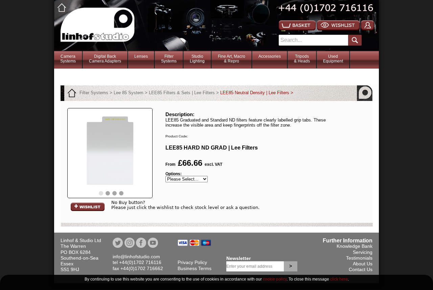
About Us (362, 263)
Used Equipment (333, 58)
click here (339, 279)
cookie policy (275, 279)
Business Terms (194, 268)
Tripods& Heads (302, 58)
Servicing (362, 252)
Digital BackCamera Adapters (105, 58)
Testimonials (359, 258)
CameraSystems (68, 58)
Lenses (141, 56)
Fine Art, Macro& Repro (231, 58)
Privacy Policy (192, 262)
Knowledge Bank (354, 246)
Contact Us (360, 269)
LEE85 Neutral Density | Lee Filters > (256, 92)
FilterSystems (169, 58)
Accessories (269, 56)
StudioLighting (197, 58)
